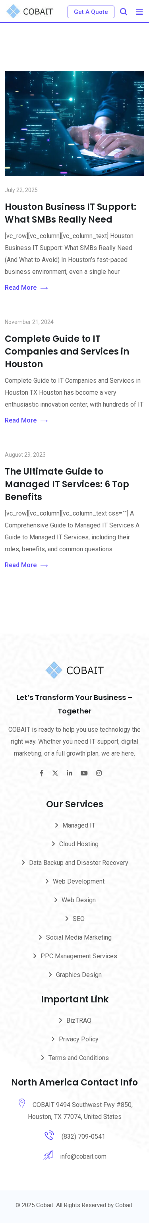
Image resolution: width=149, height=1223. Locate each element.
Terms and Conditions (78, 1058)
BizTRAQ (78, 1020)
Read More (21, 287)
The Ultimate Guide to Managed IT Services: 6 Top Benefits (67, 484)
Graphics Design (79, 975)
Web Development (78, 881)
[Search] (123, 12)
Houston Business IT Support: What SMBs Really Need (70, 213)
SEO (79, 919)
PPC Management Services (79, 956)
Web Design (79, 900)
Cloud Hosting (79, 844)
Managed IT (78, 825)
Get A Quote (91, 12)
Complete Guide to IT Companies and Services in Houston (67, 351)
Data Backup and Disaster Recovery (78, 862)
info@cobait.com (83, 1156)
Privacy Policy (79, 1039)
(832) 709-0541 (83, 1136)
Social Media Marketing (79, 937)
